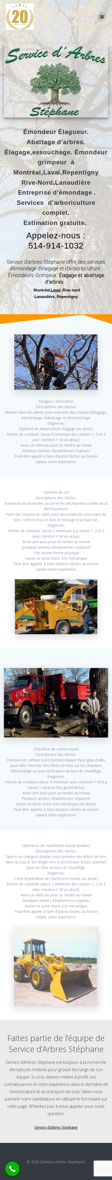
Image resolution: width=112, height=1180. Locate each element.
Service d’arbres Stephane (56, 1127)
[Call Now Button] (12, 1169)
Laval (55, 290)
